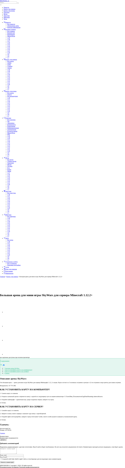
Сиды (7, 267)
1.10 (8, 52)
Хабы (9, 64)
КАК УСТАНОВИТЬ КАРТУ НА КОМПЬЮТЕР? (18, 370)
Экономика (10, 123)
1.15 (8, 44)
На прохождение (12, 96)
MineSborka (4, 1)
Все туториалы (12, 263)
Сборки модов (11, 161)
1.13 (8, 47)
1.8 (8, 56)
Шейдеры (7, 17)
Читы (5, 19)
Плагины (6, 12)
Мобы (9, 171)
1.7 (8, 57)
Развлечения (11, 126)
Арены (9, 68)
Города (9, 94)
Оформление (9, 273)
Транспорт (10, 163)
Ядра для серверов (11, 269)
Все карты (10, 61)
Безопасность (11, 124)
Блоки (9, 169)
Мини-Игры (11, 36)
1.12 (8, 49)
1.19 (8, 38)
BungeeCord (11, 33)
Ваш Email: (3, 457)
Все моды (10, 159)
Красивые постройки (14, 265)
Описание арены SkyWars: (12, 368)
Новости (6, 7)
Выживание (11, 34)
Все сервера (11, 31)
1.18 (8, 39)
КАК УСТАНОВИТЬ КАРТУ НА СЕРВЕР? (17, 371)
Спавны (9, 66)
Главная (2, 276)
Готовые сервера (10, 29)
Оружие (9, 166)
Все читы (10, 240)
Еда (8, 168)
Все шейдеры (11, 216)
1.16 (8, 42)
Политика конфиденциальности (29, 467)
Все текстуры (11, 193)
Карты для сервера (9, 9)
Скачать (2, 433)
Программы (9, 271)
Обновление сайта (13, 26)
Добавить (3, 439)
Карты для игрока (9, 11)
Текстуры (7, 15)
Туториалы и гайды (11, 262)
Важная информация (13, 27)
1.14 (8, 46)
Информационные (13, 128)
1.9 (8, 54)
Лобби (9, 63)
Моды (5, 14)
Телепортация (11, 129)
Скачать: (7, 373)
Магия (9, 164)
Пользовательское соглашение (9, 467)
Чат (8, 121)
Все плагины (11, 120)
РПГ (8, 134)
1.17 (8, 41)
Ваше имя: (3, 455)
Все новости (11, 24)
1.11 (8, 51)
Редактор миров (12, 131)
